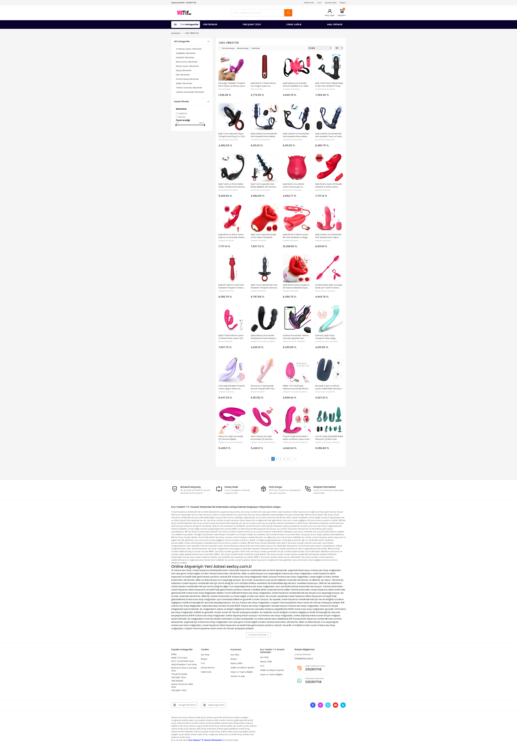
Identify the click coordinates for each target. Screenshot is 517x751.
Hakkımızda (309, 2)
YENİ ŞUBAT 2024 (252, 24)
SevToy (182, 117)
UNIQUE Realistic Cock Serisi (184, 664)
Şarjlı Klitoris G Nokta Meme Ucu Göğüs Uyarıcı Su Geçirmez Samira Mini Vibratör (263, 84)
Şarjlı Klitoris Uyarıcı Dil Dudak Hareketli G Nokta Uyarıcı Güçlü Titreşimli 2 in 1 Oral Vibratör (328, 185)
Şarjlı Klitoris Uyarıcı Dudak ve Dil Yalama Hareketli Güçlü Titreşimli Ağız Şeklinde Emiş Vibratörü (296, 286)
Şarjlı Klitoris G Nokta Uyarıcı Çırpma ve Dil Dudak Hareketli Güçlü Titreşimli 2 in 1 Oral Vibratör (232, 236)
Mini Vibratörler (183, 74)
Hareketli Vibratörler (185, 57)
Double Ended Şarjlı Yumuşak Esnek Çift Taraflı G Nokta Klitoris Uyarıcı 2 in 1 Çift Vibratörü (328, 286)
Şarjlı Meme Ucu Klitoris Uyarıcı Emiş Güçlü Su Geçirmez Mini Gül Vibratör (295, 185)
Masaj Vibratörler (184, 70)
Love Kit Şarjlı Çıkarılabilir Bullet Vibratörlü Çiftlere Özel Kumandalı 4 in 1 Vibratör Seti (329, 438)
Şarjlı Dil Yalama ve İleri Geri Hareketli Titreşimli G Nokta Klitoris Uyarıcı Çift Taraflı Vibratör (231, 286)
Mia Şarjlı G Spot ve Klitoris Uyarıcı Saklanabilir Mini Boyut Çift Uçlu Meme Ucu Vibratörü (328, 387)
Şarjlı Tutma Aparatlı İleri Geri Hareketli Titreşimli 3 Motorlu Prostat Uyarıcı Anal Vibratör (264, 286)
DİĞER (174, 654)
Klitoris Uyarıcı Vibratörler (187, 66)
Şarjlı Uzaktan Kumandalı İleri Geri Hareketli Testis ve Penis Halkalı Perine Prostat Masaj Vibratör (328, 135)
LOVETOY (183, 113)
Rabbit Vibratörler (184, 83)
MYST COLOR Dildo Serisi (182, 661)
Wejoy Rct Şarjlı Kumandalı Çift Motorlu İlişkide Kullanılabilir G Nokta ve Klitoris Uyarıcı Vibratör (232, 438)
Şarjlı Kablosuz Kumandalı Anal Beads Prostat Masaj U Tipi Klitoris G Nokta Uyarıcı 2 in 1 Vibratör (264, 337)
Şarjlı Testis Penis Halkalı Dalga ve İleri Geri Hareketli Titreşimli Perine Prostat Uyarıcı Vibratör (329, 84)
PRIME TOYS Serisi (179, 657)
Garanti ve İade (237, 676)
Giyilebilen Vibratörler (186, 53)
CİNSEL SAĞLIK (294, 24)
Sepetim (342, 13)
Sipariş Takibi (330, 2)
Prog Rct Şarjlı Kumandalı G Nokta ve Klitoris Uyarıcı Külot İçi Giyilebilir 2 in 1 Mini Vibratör (296, 438)
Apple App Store (216, 705)
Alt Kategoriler (182, 41)
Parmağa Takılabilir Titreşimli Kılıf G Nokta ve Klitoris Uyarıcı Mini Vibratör (231, 84)
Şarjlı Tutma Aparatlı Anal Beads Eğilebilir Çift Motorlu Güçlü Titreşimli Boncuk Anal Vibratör (264, 185)
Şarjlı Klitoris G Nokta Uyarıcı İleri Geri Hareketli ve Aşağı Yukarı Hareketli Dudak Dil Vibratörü (295, 236)
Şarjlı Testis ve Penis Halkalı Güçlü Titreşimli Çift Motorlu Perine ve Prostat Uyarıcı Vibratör (231, 185)
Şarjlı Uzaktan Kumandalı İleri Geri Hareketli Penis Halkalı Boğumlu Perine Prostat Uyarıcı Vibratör (296, 135)
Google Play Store (187, 705)
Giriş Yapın (330, 15)
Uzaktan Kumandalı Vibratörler (190, 92)
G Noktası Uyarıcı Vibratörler (189, 49)
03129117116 (191, 2)
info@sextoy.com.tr (304, 658)
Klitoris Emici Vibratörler (187, 61)
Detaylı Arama (207, 667)
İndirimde (256, 48)
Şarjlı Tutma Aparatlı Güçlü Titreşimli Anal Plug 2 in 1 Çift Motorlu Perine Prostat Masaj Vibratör (231, 135)
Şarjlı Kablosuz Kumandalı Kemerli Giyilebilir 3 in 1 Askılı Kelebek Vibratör (295, 84)
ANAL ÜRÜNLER (334, 24)
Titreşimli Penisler (179, 674)
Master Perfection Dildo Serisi (182, 685)
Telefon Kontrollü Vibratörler (189, 87)
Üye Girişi (205, 654)
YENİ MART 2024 (178, 677)
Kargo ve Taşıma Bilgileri (241, 672)
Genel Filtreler (181, 101)
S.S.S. (319, 2)
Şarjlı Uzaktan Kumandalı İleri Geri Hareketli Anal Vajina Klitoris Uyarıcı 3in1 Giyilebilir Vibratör (328, 236)
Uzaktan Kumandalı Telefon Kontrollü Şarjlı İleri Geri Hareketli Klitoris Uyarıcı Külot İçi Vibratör (296, 337)
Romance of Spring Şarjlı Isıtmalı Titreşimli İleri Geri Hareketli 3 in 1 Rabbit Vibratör (264, 387)
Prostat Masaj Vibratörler (187, 79)
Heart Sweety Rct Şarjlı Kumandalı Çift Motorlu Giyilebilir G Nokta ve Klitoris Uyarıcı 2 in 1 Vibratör (263, 438)
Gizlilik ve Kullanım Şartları (242, 667)
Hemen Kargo (243, 48)
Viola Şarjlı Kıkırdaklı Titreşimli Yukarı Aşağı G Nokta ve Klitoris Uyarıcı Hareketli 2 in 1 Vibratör (231, 387)
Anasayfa (175, 33)
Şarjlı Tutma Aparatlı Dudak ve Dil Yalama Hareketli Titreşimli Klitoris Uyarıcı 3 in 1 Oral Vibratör (264, 236)
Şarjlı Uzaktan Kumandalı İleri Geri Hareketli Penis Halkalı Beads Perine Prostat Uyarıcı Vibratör (264, 135)
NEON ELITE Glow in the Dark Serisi (184, 669)
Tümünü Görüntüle (257, 634)
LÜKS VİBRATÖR (192, 33)
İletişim (343, 2)
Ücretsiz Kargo (228, 48)
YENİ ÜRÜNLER (210, 24)
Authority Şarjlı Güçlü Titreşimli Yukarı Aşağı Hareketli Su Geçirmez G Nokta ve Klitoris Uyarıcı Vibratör (326, 337)
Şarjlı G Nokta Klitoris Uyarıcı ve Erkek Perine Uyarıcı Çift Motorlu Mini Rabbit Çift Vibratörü (231, 337)
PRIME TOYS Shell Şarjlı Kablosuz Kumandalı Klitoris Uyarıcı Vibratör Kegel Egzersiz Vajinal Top (296, 387)
